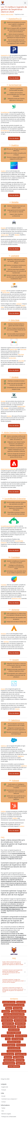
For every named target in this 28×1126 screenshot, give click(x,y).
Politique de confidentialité (8, 1116)
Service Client (20, 1060)
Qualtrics (15, 145)
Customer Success (7, 1020)
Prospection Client (21, 1054)
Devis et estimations (20, 1020)
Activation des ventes (9, 1002)
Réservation (8, 1057)
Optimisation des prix (14, 1042)
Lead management (17, 1039)
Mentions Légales (6, 1114)
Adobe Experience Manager (15, 432)
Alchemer (15, 609)
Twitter (3, 1108)
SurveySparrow (15, 85)
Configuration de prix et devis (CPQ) (14, 1014)
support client (4, 235)
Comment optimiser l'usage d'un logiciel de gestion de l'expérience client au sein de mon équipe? (13, 981)
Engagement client (8, 1023)
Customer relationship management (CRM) (14, 1017)
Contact (3, 1102)
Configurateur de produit (18, 1011)
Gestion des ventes (21, 1036)
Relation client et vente (7, 14)
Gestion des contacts (7, 1036)
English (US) (4, 1087)
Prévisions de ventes (7, 1054)
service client (6, 292)
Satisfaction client (9, 1060)
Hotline (8, 1039)
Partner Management (9, 1045)
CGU (2, 1111)
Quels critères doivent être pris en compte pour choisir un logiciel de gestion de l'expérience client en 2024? (12, 963)
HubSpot (3, 811)
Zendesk (14, 377)
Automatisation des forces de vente (14, 1005)
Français (3, 1090)
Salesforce (15, 720)
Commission (5, 1011)
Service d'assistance (8, 1063)
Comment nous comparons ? (9, 1099)
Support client (20, 1063)
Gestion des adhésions (14, 1033)
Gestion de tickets (14, 1029)
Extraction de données (9, 1026)
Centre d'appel (18, 1008)
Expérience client (20, 1023)
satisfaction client (16, 598)
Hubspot (15, 780)
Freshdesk (15, 557)
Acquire (15, 660)
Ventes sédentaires (14, 1066)
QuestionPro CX (14, 18)
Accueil (3, 1096)
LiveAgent (15, 256)
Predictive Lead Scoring (14, 1051)
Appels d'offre (21, 1002)
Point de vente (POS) (13, 1048)
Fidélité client (21, 1026)
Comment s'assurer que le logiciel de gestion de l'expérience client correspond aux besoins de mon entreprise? (12, 972)
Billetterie (8, 1008)
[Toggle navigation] (25, 2)
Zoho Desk (15, 320)
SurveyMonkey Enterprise (15, 498)
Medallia (14, 202)
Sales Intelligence (18, 1057)
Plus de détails (14, 78)
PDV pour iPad (21, 1045)
